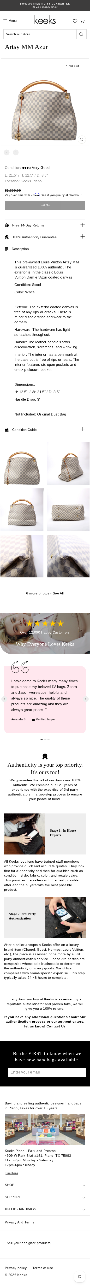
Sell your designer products (28, 1243)
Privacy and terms (19, 1222)
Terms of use (42, 1268)
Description (20, 249)
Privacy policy (16, 1268)
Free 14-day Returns (28, 225)
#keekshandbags (20, 1209)
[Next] (16, 152)
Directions (12, 1173)
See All (58, 593)
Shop (9, 1185)
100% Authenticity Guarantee (34, 237)
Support (13, 1197)
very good (40, 168)
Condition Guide (24, 430)
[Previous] (7, 152)
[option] (45, 5)
